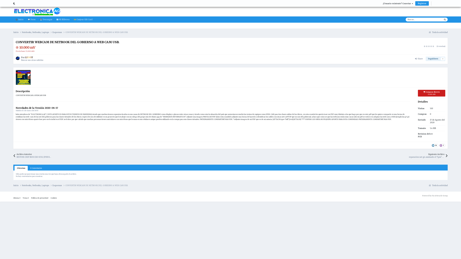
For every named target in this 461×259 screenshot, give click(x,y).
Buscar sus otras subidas (32, 60)
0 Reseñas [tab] (21, 168)
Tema (25, 198)
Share (420, 59)
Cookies (54, 198)
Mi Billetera (64, 19)
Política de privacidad (39, 198)
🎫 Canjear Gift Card (83, 19)
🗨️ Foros (32, 19)
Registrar (422, 3)
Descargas (435, 19)
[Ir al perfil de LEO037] (18, 58)
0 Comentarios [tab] (36, 168)
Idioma (16, 198)
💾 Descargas (46, 19)
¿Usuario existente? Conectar (397, 3)
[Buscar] (445, 19)
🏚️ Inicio (19, 19)
